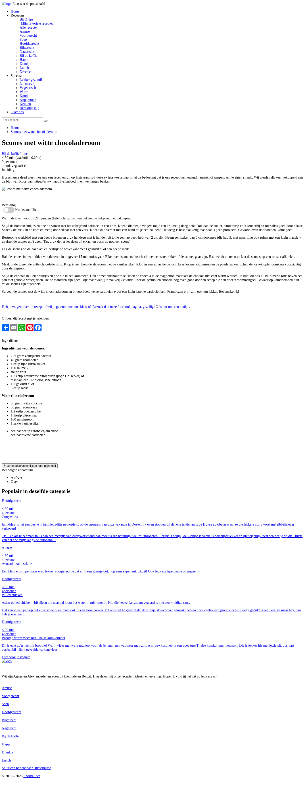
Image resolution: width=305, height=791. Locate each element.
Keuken (25, 104)
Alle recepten (29, 27)
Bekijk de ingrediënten (18, 197)
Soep (23, 39)
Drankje (25, 63)
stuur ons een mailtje (174, 307)
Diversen (26, 72)
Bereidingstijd (29, 108)
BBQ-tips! (27, 19)
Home (15, 11)
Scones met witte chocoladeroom (34, 132)
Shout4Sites (31, 776)
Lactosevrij (27, 84)
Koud (24, 96)
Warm (24, 92)
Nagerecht (27, 51)
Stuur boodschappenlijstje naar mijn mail (30, 465)
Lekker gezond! (31, 80)
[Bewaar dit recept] (104, 143)
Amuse (25, 31)
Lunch (24, 67)
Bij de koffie (28, 55)
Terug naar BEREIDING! (20, 337)
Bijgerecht (27, 47)
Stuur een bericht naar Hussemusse (26, 768)
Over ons (17, 112)
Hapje (24, 59)
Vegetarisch (28, 88)
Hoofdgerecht (29, 43)
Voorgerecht (28, 35)
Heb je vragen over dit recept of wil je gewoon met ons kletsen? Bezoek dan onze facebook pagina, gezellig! (78, 307)
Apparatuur (28, 100)
